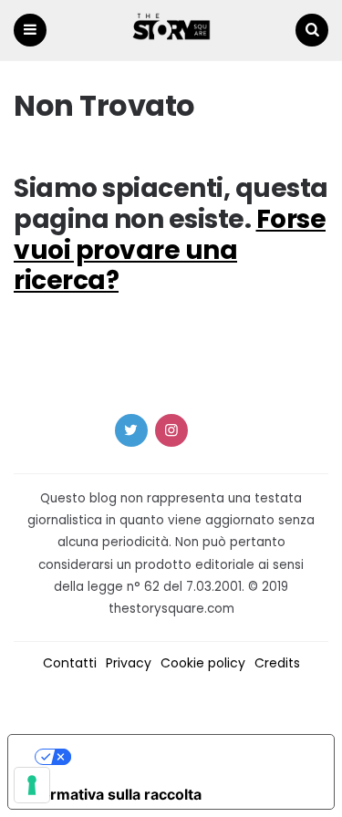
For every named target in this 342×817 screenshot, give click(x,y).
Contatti (70, 663)
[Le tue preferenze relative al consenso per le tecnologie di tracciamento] (32, 785)
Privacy (128, 663)
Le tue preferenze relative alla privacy (190, 756)
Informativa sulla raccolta (112, 794)
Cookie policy (203, 663)
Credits (277, 663)
